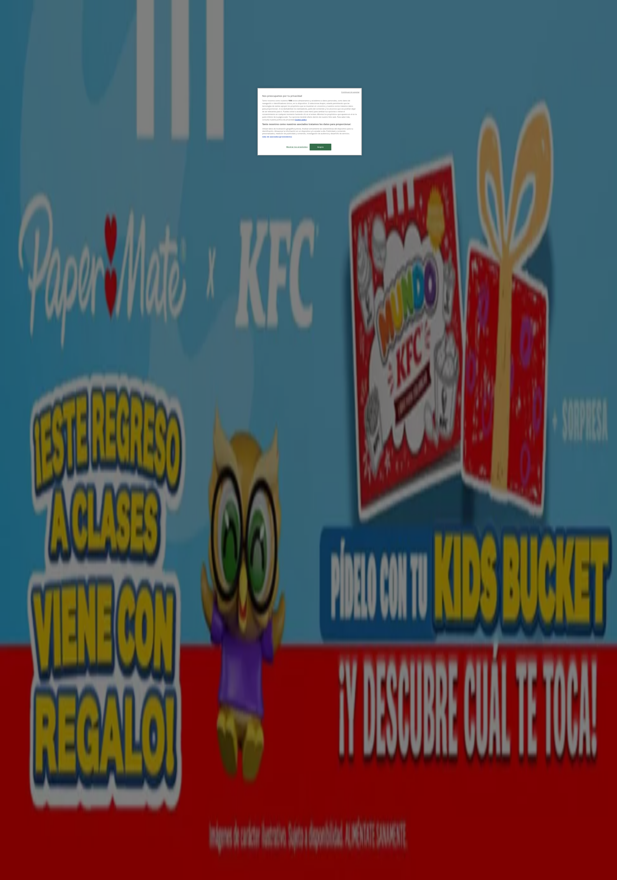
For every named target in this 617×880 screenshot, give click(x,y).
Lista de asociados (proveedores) (277, 136)
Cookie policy (301, 119)
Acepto (320, 147)
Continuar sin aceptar (350, 92)
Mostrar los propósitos (297, 147)
